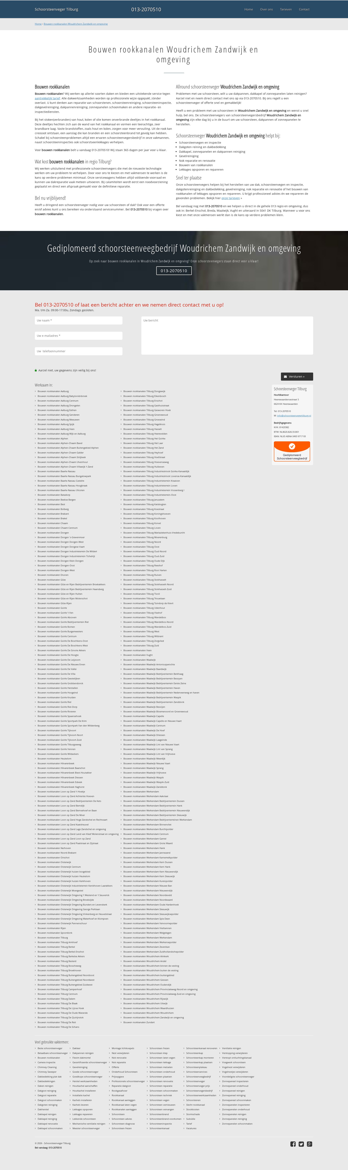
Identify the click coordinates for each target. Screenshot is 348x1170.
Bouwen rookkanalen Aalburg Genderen (59, 414)
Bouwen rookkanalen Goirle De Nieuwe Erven (61, 664)
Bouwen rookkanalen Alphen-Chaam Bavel (60, 443)
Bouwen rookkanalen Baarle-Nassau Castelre (61, 480)
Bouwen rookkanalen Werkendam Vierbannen (147, 928)
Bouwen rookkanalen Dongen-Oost (56, 565)
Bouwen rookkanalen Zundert (139, 1022)
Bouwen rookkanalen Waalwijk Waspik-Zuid (146, 782)
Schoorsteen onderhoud (162, 1071)
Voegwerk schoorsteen (234, 1062)
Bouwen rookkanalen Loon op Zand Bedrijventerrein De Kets (69, 800)
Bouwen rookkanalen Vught (138, 654)
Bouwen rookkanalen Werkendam (141, 791)
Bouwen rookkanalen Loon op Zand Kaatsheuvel (63, 824)
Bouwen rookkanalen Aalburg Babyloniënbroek (62, 396)
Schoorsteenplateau (196, 1067)
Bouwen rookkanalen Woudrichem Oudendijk (147, 984)
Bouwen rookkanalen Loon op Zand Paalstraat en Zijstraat (68, 843)
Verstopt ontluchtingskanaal (237, 1057)
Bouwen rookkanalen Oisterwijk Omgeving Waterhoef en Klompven (73, 918)
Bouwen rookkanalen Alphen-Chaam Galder (61, 452)
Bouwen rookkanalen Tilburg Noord (142, 541)
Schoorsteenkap (194, 1053)
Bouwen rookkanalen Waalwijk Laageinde (145, 739)
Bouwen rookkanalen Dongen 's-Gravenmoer (61, 537)
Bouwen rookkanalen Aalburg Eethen (57, 410)
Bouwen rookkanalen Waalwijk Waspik (143, 777)
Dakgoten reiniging (47, 1104)
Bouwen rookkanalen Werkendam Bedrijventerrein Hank (152, 805)
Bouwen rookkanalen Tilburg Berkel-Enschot (61, 951)
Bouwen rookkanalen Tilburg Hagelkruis (144, 424)
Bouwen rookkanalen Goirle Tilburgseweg (59, 744)
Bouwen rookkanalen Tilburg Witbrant (143, 636)
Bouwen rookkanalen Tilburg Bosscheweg (59, 965)
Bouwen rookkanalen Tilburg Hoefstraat (144, 457)
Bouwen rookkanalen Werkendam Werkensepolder (149, 942)
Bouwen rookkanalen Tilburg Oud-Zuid (143, 556)
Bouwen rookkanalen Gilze (52, 579)
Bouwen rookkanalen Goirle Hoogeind (58, 692)
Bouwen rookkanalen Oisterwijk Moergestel (60, 890)
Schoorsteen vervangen (162, 1109)
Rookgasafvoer (119, 1090)
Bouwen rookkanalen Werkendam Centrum (146, 833)
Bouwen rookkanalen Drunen (53, 574)
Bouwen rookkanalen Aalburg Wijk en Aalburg (62, 433)
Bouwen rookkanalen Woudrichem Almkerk (146, 956)
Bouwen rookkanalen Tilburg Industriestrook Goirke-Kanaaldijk (156, 471)
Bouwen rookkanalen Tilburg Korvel (142, 523)
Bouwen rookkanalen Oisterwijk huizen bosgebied (64, 871)
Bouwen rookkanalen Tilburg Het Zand (143, 447)
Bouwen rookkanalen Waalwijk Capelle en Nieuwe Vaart (152, 720)
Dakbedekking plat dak (50, 1076)
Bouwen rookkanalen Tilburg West (141, 631)
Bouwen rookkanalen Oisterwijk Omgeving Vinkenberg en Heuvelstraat (75, 914)
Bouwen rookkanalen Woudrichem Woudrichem (148, 1012)
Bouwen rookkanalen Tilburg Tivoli (141, 593)
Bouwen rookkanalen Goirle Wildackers (58, 753)
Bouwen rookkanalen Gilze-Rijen (55, 603)
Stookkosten (192, 1109)
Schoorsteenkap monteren (200, 1057)
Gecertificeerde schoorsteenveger (89, 1062)
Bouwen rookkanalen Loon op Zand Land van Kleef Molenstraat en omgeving (78, 833)
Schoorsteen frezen (122, 1128)
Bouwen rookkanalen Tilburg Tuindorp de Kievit (148, 603)
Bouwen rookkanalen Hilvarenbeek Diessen (60, 777)
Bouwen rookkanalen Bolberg (53, 509)
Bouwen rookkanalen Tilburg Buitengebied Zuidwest (65, 984)
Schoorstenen (193, 1100)
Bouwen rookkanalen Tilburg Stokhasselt (144, 579)
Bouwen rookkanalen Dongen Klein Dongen (61, 560)
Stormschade (193, 1114)
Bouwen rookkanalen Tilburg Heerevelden (145, 433)
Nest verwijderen (120, 1053)
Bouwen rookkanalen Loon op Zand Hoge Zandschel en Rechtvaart (72, 819)
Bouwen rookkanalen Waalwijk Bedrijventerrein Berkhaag (153, 673)
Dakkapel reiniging (47, 1118)
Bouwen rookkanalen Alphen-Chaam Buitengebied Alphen (68, 447)
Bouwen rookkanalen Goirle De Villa (56, 673)
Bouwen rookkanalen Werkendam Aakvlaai (145, 796)
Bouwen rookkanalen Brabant (53, 513)
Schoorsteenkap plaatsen (199, 1062)
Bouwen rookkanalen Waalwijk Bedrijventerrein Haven (151, 687)
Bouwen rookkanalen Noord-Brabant (57, 852)
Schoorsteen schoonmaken (164, 1090)
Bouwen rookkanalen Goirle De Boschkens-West (63, 645)
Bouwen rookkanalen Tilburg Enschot (143, 400)
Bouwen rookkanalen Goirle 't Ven (55, 612)
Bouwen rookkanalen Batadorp (54, 494)
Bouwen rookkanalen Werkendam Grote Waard (148, 843)
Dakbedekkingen (46, 1081)
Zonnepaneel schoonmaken (236, 1100)
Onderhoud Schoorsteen (125, 1071)
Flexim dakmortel (81, 1057)
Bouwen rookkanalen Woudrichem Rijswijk (145, 998)
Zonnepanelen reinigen (234, 1114)
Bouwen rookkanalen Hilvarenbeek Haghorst (61, 786)
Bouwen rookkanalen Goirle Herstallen (58, 687)
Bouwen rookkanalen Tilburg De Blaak (58, 1003)
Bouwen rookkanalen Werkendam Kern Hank (146, 866)
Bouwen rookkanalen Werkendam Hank (144, 848)
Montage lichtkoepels (123, 1048)
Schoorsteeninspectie (161, 1123)
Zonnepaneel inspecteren (235, 1081)
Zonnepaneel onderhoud (235, 1085)
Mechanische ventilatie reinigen (88, 1123)
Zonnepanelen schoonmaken (237, 1123)
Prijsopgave (118, 1076)
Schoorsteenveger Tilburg (56, 9)
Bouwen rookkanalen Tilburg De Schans (58, 1026)
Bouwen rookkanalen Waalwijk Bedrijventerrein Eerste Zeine (154, 683)
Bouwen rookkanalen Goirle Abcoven (57, 617)
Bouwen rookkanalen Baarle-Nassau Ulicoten (61, 490)
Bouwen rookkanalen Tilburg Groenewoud (145, 414)
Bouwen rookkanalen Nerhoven (54, 848)
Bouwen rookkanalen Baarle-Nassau (56, 471)
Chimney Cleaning (47, 1067)
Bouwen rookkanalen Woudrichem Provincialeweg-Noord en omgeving (160, 989)
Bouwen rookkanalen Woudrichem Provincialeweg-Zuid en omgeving (159, 993)
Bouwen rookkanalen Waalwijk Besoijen (144, 706)
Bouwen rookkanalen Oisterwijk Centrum (59, 866)
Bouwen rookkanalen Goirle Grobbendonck (60, 683)
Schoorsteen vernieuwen (162, 1104)
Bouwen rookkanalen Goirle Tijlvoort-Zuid (60, 739)
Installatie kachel (81, 1095)
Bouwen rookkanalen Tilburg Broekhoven (59, 970)
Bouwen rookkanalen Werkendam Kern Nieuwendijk (150, 871)
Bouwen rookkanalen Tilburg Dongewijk (144, 391)
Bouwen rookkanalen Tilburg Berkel (56, 946)
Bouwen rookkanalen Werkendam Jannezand (146, 852)
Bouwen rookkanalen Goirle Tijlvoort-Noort (60, 734)
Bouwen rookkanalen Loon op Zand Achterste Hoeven (66, 796)
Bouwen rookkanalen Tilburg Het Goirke (144, 438)
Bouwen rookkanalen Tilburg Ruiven (142, 574)
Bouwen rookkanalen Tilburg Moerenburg (145, 537)
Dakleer (76, 1048)
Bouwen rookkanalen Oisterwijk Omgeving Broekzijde (66, 899)
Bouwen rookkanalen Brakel (52, 518)
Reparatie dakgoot (121, 1085)
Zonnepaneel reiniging (233, 1095)
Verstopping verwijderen (235, 1053)
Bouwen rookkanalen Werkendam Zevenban (146, 946)
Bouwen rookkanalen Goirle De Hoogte (58, 654)
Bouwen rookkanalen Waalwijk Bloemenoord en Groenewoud (155, 711)
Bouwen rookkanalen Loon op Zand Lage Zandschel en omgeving (72, 829)
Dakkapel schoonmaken (50, 1128)
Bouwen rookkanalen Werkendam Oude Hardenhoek (151, 904)
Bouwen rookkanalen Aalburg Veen (56, 429)
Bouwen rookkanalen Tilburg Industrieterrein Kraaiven (151, 480)
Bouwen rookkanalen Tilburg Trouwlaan (144, 598)
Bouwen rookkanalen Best (51, 504)
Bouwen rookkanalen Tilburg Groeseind (144, 419)
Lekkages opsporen (82, 1109)
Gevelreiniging (79, 1067)
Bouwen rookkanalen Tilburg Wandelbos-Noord (148, 621)
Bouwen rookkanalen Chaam (53, 523)
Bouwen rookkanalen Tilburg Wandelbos (144, 617)
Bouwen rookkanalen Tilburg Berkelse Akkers (61, 956)
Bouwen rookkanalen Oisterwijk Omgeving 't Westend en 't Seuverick (73, 895)
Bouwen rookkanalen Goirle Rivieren (57, 711)
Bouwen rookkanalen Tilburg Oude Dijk (144, 560)
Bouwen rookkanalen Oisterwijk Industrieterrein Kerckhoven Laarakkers (75, 885)
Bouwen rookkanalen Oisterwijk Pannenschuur (62, 923)
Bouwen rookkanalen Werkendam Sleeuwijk (146, 909)
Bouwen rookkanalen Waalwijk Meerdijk (144, 758)
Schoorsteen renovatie (161, 1081)
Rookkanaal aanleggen (123, 1100)
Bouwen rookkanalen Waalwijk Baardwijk (145, 668)
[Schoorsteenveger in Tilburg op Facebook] (293, 1144)
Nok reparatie (119, 1062)
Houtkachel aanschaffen (84, 1085)
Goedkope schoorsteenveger (87, 1076)
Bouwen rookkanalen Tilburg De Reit (57, 1022)
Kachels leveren (80, 1104)
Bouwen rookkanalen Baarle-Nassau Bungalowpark (64, 476)
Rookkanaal (118, 1095)
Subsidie (190, 1118)
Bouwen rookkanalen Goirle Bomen (56, 626)
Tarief (189, 1123)
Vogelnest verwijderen (233, 1067)
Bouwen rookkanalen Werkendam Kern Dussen (148, 862)
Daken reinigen (45, 1085)
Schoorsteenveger (195, 1081)
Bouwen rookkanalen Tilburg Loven (142, 527)
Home (38, 24)
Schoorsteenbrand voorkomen (165, 1118)
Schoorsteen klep (159, 1053)
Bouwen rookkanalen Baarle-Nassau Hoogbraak (62, 485)
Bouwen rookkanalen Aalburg (53, 391)
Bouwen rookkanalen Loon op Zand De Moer (61, 815)
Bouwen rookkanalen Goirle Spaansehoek (59, 716)
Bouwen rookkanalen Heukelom (54, 758)
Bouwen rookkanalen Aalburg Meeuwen (59, 419)
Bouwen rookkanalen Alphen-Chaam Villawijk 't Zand (65, 466)
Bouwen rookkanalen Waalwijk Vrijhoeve (144, 772)
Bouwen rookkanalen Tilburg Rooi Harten (145, 570)
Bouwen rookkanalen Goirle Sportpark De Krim (62, 720)
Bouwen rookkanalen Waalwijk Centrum (144, 725)
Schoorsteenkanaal (159, 1128)
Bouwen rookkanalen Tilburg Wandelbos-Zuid (147, 626)
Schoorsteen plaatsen (161, 1076)
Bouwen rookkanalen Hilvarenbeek (56, 763)
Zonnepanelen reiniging (234, 1118)
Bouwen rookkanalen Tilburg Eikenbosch (144, 396)
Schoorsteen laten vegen (162, 1057)
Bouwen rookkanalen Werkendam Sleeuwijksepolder (150, 914)
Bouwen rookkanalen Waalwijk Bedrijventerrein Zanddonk (153, 701)
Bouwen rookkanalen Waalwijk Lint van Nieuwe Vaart (151, 744)
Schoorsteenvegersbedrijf (199, 1090)
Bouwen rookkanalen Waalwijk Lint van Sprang (148, 749)
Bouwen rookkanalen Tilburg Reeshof (143, 565)
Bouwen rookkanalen (49, 1057)
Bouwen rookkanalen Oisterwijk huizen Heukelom (64, 876)
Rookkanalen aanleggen (124, 1109)
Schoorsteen (118, 1114)
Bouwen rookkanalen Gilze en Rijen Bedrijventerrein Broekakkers (71, 584)
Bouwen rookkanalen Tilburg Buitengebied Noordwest (66, 979)
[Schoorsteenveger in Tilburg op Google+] (310, 1144)
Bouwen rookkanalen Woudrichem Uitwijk (145, 1003)
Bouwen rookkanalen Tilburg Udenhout (144, 607)
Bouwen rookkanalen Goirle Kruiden (57, 697)
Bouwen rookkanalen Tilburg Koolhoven (144, 518)
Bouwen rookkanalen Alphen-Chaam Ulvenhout (63, 461)
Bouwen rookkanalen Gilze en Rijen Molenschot (63, 598)
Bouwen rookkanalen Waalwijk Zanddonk (145, 786)
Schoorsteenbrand (159, 1114)
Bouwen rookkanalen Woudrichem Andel (144, 961)
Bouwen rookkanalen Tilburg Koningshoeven (147, 513)
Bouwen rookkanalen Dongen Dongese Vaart (61, 546)
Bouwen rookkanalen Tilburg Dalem (56, 998)
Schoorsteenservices (196, 1071)
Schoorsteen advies (122, 1118)
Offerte (115, 1067)
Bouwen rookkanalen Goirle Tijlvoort (57, 730)
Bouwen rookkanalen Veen (137, 650)
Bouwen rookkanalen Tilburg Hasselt (142, 429)
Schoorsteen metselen (161, 1067)
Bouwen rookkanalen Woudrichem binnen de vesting (151, 965)
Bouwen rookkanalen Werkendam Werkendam (147, 937)
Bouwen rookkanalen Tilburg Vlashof (142, 612)
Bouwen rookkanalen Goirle (52, 607)
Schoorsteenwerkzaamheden (201, 1095)
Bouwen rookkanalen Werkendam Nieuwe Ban (147, 885)
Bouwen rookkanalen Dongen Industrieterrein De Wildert (67, 551)
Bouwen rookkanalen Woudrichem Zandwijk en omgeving (76, 24)
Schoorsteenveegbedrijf (198, 1076)
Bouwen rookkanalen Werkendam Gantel (144, 838)
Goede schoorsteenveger (85, 1071)
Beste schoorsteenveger (50, 1048)
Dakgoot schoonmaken (50, 1100)
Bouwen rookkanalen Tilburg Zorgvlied (143, 640)
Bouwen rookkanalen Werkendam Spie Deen (146, 918)
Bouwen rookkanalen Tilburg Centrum (58, 993)
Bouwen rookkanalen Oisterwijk (54, 862)
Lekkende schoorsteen (84, 1118)
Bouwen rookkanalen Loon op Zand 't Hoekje (61, 791)
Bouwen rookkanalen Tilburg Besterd (57, 961)
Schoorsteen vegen (159, 1100)
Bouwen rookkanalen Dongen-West (56, 570)
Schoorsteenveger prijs (198, 1085)
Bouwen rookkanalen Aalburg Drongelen (59, 405)
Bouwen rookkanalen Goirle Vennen (57, 749)
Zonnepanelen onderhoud (236, 1109)
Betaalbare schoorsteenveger (53, 1053)
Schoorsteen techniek (161, 1095)
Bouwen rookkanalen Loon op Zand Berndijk (61, 805)
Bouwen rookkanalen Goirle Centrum (57, 636)
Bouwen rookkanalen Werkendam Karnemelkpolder (150, 857)
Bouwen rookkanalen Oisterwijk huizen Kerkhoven (64, 881)
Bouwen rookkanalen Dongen (53, 532)
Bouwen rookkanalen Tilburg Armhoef (58, 942)
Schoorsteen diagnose (123, 1123)
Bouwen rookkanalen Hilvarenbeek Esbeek (60, 782)
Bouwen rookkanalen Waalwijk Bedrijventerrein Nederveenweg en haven (161, 692)
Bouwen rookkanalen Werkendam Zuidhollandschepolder (153, 951)
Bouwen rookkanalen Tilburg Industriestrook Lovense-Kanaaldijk (157, 476)
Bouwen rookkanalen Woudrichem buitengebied (148, 975)
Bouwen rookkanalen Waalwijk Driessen (144, 734)
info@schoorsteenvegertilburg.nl (294, 415)
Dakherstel (43, 1109)
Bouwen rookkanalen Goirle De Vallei (57, 668)
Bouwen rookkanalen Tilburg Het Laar (143, 443)
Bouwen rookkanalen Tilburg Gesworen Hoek (147, 410)
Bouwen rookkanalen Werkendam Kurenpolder (148, 881)
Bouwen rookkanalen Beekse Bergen (57, 499)
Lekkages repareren (82, 1114)
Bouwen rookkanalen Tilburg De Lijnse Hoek (61, 1008)
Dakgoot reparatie (47, 1095)
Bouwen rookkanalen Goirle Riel (54, 701)
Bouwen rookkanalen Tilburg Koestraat (143, 509)
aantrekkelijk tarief (47, 98)
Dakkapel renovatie (48, 1123)
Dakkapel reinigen (47, 1114)
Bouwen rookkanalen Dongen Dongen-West (61, 541)
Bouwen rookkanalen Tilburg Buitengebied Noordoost (66, 975)
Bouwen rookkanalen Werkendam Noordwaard (148, 899)
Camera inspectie (46, 1062)
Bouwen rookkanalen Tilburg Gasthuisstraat (146, 405)
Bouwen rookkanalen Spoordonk (55, 932)
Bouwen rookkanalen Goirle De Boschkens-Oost (63, 640)
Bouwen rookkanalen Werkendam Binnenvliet (147, 824)
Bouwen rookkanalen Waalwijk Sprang (143, 767)
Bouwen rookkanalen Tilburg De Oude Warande (63, 1012)
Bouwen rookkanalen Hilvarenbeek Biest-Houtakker (65, 772)
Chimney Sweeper (47, 1071)
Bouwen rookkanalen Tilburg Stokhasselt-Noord (148, 584)
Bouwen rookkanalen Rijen (52, 928)
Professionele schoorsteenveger (128, 1081)
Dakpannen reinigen (83, 1053)
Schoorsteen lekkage (160, 1062)
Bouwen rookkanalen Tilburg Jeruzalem (143, 499)
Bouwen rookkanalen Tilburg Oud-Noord (144, 551)
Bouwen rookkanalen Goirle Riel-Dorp (57, 706)
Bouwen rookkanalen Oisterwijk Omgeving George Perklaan (69, 909)
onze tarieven (231, 198)
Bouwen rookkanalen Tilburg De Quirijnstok (61, 1017)
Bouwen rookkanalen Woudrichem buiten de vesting (150, 970)
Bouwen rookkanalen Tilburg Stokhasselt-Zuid (147, 589)
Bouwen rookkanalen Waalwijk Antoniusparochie (149, 664)
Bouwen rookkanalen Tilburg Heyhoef (143, 452)
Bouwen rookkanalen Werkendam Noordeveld (147, 895)
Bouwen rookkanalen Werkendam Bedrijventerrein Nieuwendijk (156, 810)
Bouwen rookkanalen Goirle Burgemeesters (60, 631)
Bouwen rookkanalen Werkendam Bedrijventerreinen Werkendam (157, 819)
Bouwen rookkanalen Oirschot (53, 857)
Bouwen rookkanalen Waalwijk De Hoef (144, 730)
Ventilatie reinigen (231, 1048)
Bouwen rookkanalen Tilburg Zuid (141, 645)
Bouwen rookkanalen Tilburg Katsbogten (144, 504)
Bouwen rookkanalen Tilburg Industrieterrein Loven (150, 485)
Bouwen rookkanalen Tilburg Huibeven (143, 466)
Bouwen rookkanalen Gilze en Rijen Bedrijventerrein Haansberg (71, 589)
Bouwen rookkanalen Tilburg (53, 937)
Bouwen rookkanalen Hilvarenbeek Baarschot (61, 767)
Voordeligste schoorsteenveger (238, 1076)
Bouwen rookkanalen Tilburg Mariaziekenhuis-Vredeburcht (154, 532)
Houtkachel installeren (84, 1090)
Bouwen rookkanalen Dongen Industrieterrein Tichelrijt (66, 556)
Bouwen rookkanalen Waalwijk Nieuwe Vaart (146, 763)
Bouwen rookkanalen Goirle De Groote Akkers (62, 650)
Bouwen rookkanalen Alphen (53, 438)
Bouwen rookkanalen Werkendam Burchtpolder (148, 829)
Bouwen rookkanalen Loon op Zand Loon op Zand (64, 838)
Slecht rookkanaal (195, 1104)
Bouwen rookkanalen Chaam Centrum (58, 527)
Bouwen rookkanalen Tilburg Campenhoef (60, 989)
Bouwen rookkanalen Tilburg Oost (141, 546)
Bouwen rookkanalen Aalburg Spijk (56, 424)
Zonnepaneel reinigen (233, 1090)
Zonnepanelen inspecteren (236, 1104)
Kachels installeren (82, 1100)
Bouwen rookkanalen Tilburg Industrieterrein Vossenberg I (153, 490)
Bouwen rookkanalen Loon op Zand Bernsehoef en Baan (67, 810)
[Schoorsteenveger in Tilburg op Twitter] (302, 1144)
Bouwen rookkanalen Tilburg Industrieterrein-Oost (149, 494)
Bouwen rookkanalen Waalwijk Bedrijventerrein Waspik (152, 697)
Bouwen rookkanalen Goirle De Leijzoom (59, 659)
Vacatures (191, 1128)
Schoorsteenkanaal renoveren (201, 1048)
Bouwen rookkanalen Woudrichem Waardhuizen (148, 1008)
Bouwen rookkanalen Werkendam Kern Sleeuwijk (149, 876)
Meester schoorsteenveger (86, 1128)
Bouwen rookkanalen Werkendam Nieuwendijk (148, 890)
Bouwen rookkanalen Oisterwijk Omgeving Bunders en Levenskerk (72, 904)
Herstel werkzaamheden (84, 1081)
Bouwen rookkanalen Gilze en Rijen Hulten (60, 593)
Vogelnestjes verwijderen (235, 1071)
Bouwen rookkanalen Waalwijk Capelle (143, 716)
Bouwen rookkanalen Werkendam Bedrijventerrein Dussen (153, 800)
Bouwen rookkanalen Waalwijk (139, 659)
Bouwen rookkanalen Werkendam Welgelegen (147, 932)
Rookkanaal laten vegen (124, 1104)
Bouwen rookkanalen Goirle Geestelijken (59, 678)
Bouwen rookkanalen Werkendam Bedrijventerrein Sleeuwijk (155, 815)
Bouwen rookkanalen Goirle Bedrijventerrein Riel (63, 621)
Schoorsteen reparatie (161, 1085)
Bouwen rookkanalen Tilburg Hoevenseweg (146, 461)
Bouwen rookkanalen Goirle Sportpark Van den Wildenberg (68, 725)
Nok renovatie (119, 1057)
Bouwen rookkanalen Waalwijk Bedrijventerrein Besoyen (152, 678)
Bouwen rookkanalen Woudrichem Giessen (145, 979)
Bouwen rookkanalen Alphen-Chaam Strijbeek (62, 457)
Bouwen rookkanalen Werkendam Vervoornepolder (150, 923)
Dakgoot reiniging (47, 1090)
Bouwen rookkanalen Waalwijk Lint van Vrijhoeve (149, 753)
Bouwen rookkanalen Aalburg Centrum (58, 400)
